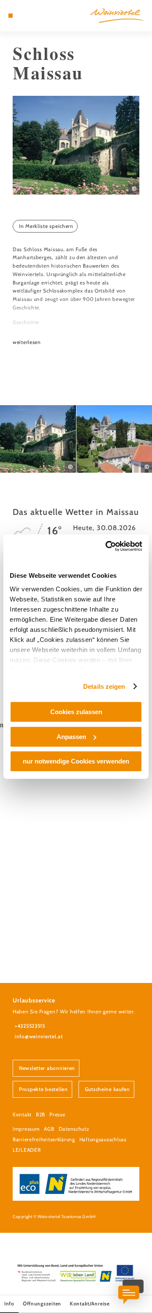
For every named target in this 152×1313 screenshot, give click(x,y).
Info (9, 1303)
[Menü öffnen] (10, 16)
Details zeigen (104, 686)
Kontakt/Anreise (90, 1303)
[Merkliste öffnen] (29, 16)
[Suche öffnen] (36, 16)
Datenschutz (74, 1129)
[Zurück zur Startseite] (117, 15)
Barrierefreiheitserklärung (44, 1139)
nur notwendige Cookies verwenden (76, 761)
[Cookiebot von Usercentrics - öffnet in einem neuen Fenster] (107, 546)
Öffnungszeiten (42, 1303)
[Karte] (23, 16)
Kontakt (22, 1114)
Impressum (26, 1129)
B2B (40, 1114)
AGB (49, 1129)
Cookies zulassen (76, 711)
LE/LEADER (27, 1150)
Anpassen (71, 736)
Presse (57, 1114)
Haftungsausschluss (103, 1139)
